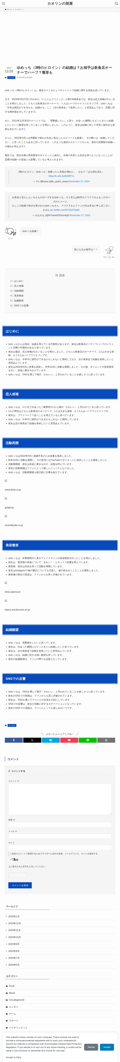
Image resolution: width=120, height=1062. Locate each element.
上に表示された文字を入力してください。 (27, 866)
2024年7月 (14, 958)
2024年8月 (14, 951)
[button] (14, 740)
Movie (12, 993)
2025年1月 (14, 916)
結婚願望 (19, 300)
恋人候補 (19, 286)
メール (12, 831)
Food (11, 986)
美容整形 (19, 295)
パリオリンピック (18, 1027)
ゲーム (12, 1013)
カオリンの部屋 (60, 3)
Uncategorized (16, 1000)
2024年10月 (14, 937)
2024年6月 (14, 965)
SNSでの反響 (21, 305)
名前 (11, 820)
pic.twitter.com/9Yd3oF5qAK (65, 210)
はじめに (19, 281)
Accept (106, 1047)
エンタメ (11, 77)
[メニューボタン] (3, 3)
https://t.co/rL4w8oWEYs (61, 176)
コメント (13, 781)
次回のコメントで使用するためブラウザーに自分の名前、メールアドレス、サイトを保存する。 (55, 853)
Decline (91, 1047)
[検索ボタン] (116, 3)
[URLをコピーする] (106, 740)
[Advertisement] (60, 33)
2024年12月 (14, 923)
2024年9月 (14, 944)
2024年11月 (14, 930)
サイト (11, 843)
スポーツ (13, 1020)
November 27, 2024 (79, 181)
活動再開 (19, 291)
